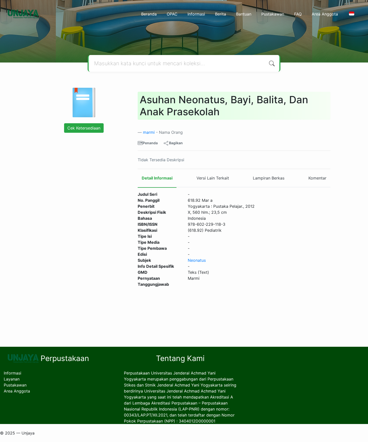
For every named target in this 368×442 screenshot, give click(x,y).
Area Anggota (325, 14)
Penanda (150, 143)
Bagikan (175, 143)
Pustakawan (272, 14)
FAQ (298, 14)
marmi (149, 132)
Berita (220, 14)
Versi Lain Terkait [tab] (213, 178)
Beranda (149, 14)
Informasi (196, 14)
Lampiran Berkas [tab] (268, 178)
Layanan (12, 379)
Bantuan (243, 14)
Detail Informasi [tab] (157, 178)
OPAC (172, 14)
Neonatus (197, 260)
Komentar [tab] (317, 178)
